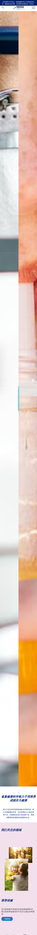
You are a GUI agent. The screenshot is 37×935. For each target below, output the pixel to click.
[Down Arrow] (18, 792)
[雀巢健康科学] (18, 7)
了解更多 (7, 919)
